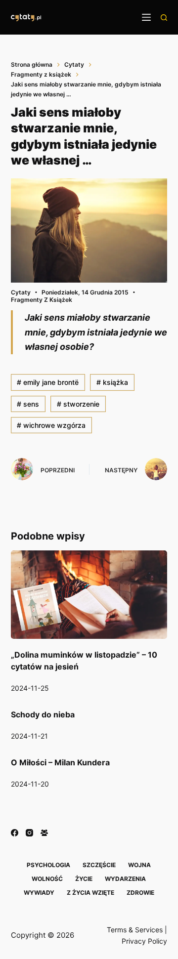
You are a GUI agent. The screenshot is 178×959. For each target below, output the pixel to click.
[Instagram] (29, 832)
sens (28, 404)
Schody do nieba (43, 714)
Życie (83, 878)
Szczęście (99, 865)
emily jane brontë (48, 382)
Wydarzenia (125, 878)
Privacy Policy (144, 941)
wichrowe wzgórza (51, 425)
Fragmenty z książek (41, 299)
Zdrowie (140, 892)
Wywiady (39, 892)
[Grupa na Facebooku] (44, 832)
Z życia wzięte (90, 892)
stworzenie (78, 404)
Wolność (47, 878)
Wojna (139, 865)
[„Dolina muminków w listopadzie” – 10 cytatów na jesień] (89, 594)
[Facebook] (14, 832)
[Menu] (146, 17)
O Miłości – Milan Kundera (60, 762)
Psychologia (48, 865)
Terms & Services (135, 929)
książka (112, 382)
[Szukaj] (164, 17)
